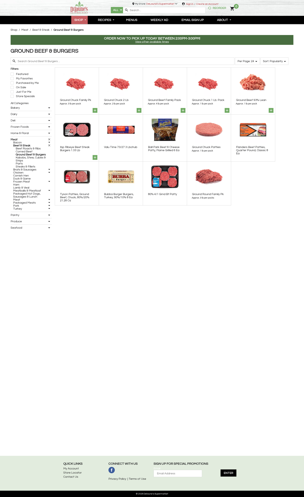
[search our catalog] (126, 10)
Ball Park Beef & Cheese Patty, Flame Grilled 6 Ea (164, 149)
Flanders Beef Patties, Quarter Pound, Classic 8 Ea (252, 150)
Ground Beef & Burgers (69, 29)
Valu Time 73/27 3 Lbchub (120, 147)
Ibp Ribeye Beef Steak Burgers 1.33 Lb (75, 149)
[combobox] (117, 10)
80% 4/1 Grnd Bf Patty (162, 194)
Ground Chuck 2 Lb (116, 100)
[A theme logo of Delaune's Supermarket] (79, 7)
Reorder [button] (219, 8)
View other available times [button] (152, 41)
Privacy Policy (117, 478)
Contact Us (70, 476)
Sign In (189, 4)
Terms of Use (137, 478)
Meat (24, 29)
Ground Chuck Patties (206, 147)
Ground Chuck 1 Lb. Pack (208, 100)
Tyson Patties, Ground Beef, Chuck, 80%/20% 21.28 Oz (74, 197)
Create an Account (207, 4)
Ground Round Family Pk (208, 194)
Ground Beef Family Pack (164, 100)
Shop (14, 29)
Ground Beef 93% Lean (251, 100)
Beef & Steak (41, 29)
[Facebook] (111, 470)
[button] (161, 4)
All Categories (20, 103)
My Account (71, 468)
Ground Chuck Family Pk (75, 100)
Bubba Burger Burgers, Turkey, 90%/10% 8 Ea (119, 196)
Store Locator (72, 472)
